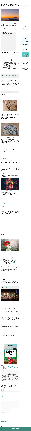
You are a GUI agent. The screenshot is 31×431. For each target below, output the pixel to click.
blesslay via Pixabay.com (11, 137)
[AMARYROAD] (3, 1)
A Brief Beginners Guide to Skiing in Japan (8, 366)
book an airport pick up (10, 200)
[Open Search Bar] (30, 1)
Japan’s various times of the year (9, 82)
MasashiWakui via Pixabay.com (11, 190)
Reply (2, 396)
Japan (5, 22)
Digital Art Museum (14, 201)
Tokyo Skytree (9, 202)
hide (7, 32)
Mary (3, 370)
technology (10, 29)
